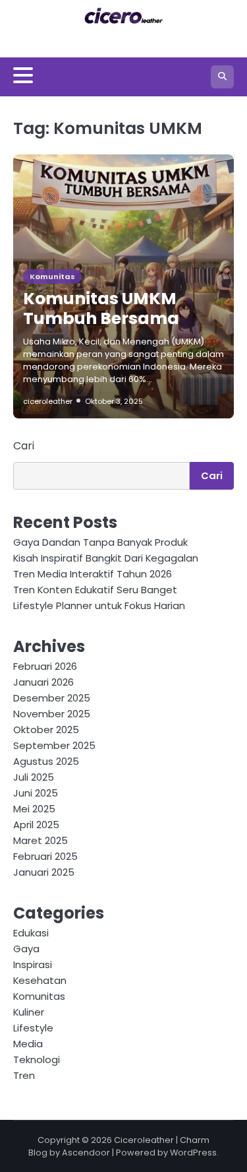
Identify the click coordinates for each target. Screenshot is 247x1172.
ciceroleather (47, 401)
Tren (24, 1075)
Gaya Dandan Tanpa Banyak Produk (100, 542)
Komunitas (52, 276)
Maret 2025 (40, 840)
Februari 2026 (45, 666)
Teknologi (36, 1059)
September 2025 (54, 745)
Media (28, 1044)
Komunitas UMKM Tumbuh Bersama (101, 308)
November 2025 (51, 714)
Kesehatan (40, 980)
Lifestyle (33, 1028)
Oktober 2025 (46, 729)
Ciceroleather (144, 1140)
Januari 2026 (43, 682)
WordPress (193, 1152)
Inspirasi (32, 964)
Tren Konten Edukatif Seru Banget (95, 590)
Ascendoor (86, 1152)
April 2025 (36, 824)
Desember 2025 (51, 698)
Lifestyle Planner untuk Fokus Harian (99, 605)
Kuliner (28, 1012)
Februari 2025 (45, 856)
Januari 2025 (43, 872)
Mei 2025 (34, 809)
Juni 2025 (35, 793)
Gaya (26, 949)
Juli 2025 (33, 777)
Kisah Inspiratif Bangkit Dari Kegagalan (105, 558)
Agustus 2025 (46, 761)
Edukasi (31, 933)
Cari (23, 445)
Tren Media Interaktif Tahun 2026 (92, 574)
